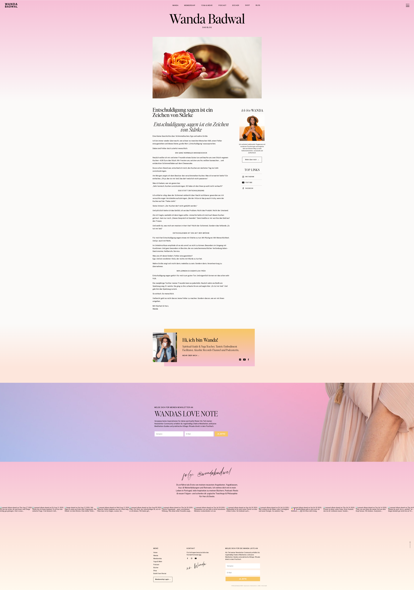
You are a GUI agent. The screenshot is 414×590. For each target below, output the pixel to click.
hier (200, 555)
